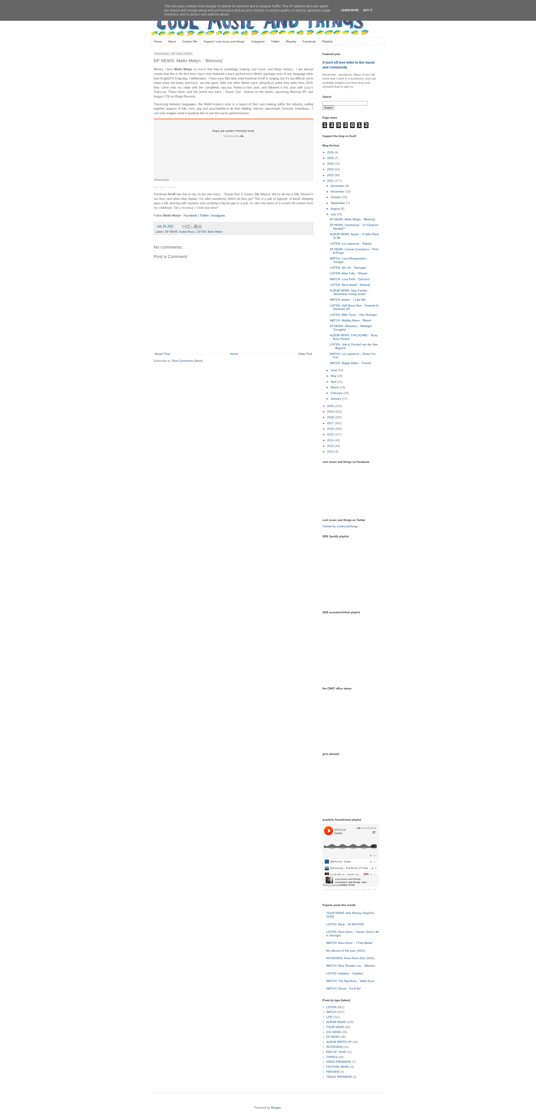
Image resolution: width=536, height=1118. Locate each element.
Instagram (258, 41)
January (336, 398)
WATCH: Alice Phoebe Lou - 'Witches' (351, 965)
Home (158, 41)
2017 (331, 423)
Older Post (305, 354)
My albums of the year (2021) (345, 950)
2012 (331, 451)
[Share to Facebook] (196, 226)
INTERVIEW (334, 1047)
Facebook (309, 41)
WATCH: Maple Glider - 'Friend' (350, 363)
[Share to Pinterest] (200, 226)
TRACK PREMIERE (339, 1076)
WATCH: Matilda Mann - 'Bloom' (351, 320)
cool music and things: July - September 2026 (367, 889)
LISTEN (201, 231)
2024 (331, 163)
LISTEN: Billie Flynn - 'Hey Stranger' (354, 314)
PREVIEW (332, 1071)
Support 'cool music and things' (224, 41)
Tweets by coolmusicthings (340, 526)
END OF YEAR (336, 1052)
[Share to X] (192, 226)
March (335, 387)
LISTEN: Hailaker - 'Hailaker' (345, 973)
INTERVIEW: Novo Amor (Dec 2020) (350, 958)
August (336, 208)
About (172, 41)
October (336, 197)
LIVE (329, 1017)
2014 (331, 440)
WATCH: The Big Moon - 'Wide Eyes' (350, 981)
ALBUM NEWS (336, 1022)
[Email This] (184, 226)
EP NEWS (171, 231)
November (338, 191)
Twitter (275, 41)
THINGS (331, 1057)
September (338, 203)
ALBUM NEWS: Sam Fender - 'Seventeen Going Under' (349, 292)
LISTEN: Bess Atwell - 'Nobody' (350, 284)
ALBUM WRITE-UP (339, 1042)
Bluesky (291, 41)
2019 (331, 411)
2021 (331, 180)
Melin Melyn (159, 187)
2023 (331, 169)
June (334, 370)
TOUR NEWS (335, 1027)
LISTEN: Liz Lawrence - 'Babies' (351, 243)
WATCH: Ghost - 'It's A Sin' (343, 988)
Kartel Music (187, 231)
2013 (331, 446)
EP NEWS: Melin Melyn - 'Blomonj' (352, 219)
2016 (331, 428)
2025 (331, 158)
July (334, 214)
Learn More (350, 10)
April (334, 381)
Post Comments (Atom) (187, 360)
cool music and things (332, 889)
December (338, 185)
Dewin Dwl (172, 187)
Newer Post (162, 354)
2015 (331, 434)
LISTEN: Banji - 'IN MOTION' (345, 924)
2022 (331, 175)
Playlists (327, 41)
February (337, 393)
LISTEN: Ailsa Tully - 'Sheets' (349, 273)
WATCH (331, 1012)
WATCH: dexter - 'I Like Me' (348, 299)
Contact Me (189, 41)
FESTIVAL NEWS (337, 1066)
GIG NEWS (333, 1032)
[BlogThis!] (188, 226)
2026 (331, 152)
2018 (331, 417)
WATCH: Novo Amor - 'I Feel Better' (349, 943)
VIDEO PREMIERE (338, 1061)
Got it (368, 10)
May (334, 375)
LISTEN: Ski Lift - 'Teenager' (348, 267)
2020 (331, 406)
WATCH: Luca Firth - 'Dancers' (350, 279)
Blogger (276, 1107)
